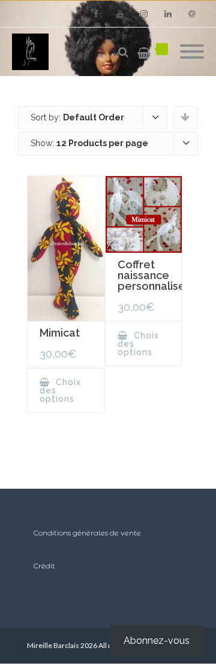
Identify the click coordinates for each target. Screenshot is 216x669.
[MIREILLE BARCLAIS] (33, 52)
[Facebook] (96, 14)
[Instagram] (144, 14)
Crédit (44, 565)
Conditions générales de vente (87, 532)
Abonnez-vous (157, 640)
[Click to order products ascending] (185, 117)
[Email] (192, 14)
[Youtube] (120, 14)
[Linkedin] (168, 14)
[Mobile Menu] (192, 52)
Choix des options (60, 390)
